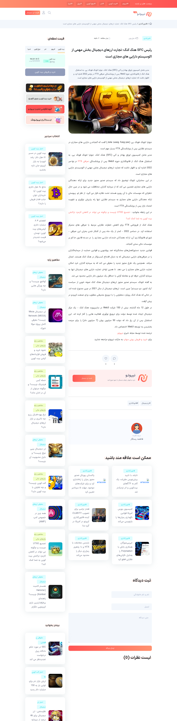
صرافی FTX (83, 161)
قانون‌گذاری (130, 471)
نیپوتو (120, 333)
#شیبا (70, 3)
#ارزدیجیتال (146, 403)
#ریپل (79, 3)
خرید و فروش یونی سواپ (135, 339)
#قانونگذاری (133, 403)
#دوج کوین (91, 3)
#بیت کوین (113, 3)
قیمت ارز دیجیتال (33, 12)
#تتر (102, 3)
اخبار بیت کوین (37, 148)
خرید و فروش (45, 72)
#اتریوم (125, 3)
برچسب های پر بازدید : (143, 3)
